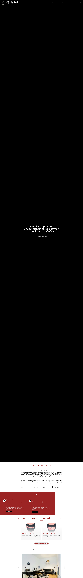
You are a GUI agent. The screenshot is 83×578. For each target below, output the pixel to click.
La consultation (10, 500)
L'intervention (35, 500)
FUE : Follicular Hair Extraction (51, 533)
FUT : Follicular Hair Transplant (30, 533)
